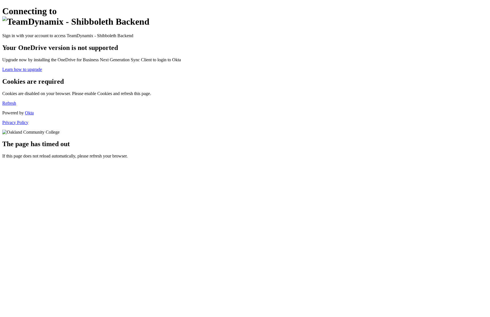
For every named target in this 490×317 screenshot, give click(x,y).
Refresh (9, 103)
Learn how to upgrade (22, 69)
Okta (29, 112)
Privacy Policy (15, 122)
